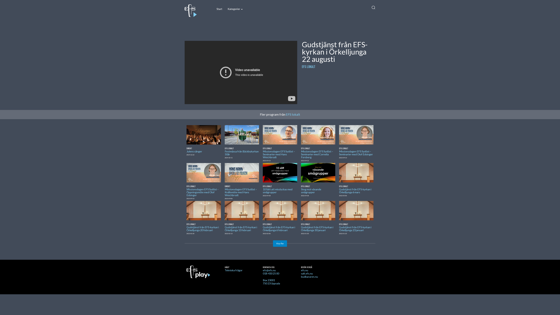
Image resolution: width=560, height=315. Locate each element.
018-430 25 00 (271, 273)
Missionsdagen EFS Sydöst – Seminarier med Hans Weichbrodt (279, 154)
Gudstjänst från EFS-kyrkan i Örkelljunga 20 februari (203, 229)
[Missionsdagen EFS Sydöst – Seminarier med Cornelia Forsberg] (318, 134)
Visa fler (280, 243)
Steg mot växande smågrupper (311, 191)
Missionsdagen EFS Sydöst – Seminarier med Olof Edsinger (356, 153)
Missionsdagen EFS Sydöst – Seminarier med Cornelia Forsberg (317, 154)
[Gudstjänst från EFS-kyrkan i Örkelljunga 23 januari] (356, 210)
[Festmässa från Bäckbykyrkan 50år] (242, 134)
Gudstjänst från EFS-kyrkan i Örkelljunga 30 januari (317, 229)
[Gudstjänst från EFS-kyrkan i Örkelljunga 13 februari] (242, 210)
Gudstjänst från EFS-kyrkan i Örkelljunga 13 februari (241, 229)
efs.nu (304, 270)
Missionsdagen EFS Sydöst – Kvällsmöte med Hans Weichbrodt (241, 192)
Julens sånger (194, 151)
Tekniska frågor (234, 270)
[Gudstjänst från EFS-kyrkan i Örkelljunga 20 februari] (204, 210)
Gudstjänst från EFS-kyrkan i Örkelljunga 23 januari (355, 229)
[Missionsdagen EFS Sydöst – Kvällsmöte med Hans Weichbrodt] (242, 172)
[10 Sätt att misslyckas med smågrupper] (280, 172)
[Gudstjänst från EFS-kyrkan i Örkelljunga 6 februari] (280, 210)
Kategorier (234, 8)
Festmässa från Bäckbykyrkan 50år (242, 153)
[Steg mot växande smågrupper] (318, 172)
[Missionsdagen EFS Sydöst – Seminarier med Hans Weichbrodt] (280, 134)
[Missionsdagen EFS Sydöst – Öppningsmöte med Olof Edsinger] (204, 172)
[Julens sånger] (204, 134)
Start (219, 8)
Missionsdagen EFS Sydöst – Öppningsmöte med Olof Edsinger (203, 192)
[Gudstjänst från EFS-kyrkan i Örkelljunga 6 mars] (356, 172)
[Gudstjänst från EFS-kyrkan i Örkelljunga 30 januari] (318, 210)
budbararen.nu (309, 276)
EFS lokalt (308, 66)
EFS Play (197, 10)
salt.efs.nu (307, 273)
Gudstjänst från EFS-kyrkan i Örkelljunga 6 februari (279, 229)
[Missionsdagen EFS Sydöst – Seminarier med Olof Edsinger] (356, 134)
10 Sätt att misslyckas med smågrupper (277, 191)
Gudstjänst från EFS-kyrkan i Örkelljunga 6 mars (355, 191)
